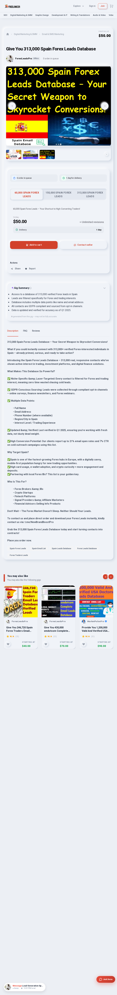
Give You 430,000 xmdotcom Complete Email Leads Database (56, 629)
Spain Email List (39, 548)
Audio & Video (99, 15)
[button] (13, 154)
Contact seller (85, 245)
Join (103, 6)
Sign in (92, 6)
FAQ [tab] (25, 330)
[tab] (56, 144)
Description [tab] (12, 330)
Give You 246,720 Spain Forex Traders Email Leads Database (19, 629)
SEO (5, 15)
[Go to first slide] (104, 106)
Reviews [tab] (36, 330)
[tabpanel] (58, 449)
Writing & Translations (80, 15)
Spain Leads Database (61, 548)
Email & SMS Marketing (53, 34)
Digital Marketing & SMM (21, 15)
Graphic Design (42, 15)
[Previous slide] (12, 106)
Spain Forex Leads (18, 548)
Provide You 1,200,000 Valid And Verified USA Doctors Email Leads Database (95, 629)
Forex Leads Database (87, 548)
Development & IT (59, 15)
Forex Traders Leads (19, 555)
